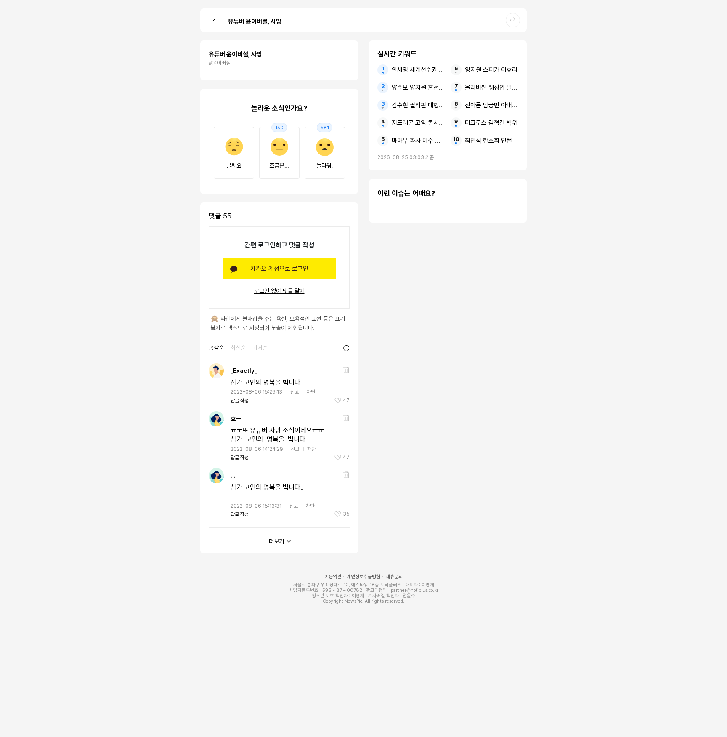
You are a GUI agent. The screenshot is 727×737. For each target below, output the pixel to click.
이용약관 (332, 577)
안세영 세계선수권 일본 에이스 (418, 70)
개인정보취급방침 (363, 577)
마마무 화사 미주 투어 (418, 140)
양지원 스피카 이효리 (491, 70)
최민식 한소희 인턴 (488, 140)
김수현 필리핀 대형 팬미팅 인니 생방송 (418, 105)
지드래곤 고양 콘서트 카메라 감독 (418, 123)
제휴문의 (394, 577)
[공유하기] (513, 20)
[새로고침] (346, 348)
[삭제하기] (346, 370)
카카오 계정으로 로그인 (279, 268)
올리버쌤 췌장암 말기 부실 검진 (491, 87)
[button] (215, 19)
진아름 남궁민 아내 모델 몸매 (491, 105)
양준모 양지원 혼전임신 (418, 87)
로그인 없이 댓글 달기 (279, 290)
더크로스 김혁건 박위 (491, 123)
